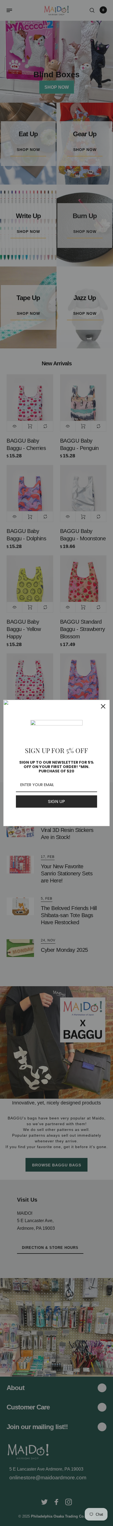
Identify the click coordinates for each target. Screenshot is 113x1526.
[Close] (103, 706)
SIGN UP (56, 801)
